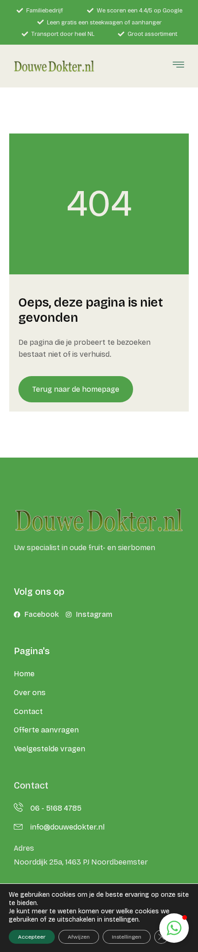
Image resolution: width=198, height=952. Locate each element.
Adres (24, 848)
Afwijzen (79, 937)
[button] (174, 928)
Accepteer (32, 937)
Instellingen (126, 937)
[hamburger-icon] (178, 66)
